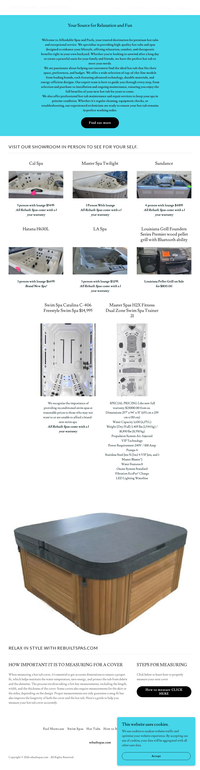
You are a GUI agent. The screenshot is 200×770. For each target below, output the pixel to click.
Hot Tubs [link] (93, 729)
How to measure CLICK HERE (164, 692)
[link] (40, 8)
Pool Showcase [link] (139, 8)
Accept (156, 756)
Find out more (100, 123)
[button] (185, 8)
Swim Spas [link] (164, 8)
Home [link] (118, 8)
